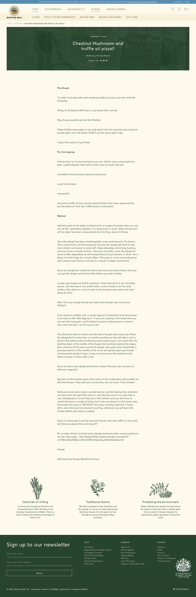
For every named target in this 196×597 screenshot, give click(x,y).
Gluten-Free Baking (93, 555)
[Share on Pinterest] (106, 60)
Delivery (161, 547)
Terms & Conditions (166, 558)
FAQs (159, 549)
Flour (36, 17)
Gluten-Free (87, 17)
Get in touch (163, 555)
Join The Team (128, 561)
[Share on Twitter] (101, 60)
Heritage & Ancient (93, 552)
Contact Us (178, 2)
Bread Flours (90, 558)
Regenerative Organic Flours (98, 549)
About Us (125, 547)
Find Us (161, 552)
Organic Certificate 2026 (132, 563)
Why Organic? (127, 549)
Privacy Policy (164, 561)
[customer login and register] (179, 10)
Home (9, 23)
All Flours (88, 547)
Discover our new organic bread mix (142, 2)
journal (18, 23)
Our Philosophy (128, 552)
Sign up (39, 573)
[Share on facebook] (104, 60)
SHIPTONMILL (182, 589)
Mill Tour (125, 558)
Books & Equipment (110, 17)
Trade (187, 2)
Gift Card (131, 17)
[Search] (173, 10)
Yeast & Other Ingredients (59, 17)
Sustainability (127, 555)
